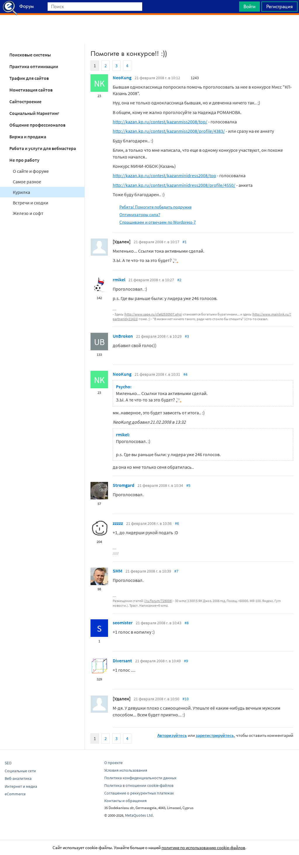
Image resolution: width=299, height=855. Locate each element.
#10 (185, 698)
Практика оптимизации (33, 66)
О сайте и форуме (31, 171)
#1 (184, 241)
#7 (176, 571)
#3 (187, 336)
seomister (123, 622)
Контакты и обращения (125, 800)
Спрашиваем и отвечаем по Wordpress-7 (157, 222)
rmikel (119, 279)
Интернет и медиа (21, 786)
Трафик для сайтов (29, 78)
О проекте (113, 762)
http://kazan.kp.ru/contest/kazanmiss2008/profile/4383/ (169, 131)
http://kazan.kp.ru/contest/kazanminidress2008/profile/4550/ (174, 185)
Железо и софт (28, 213)
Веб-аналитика (18, 778)
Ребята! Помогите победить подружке (155, 207)
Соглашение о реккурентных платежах (139, 793)
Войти (249, 6)
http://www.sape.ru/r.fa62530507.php (153, 314)
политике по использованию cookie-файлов (203, 847)
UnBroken (123, 336)
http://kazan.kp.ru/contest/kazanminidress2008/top (164, 175)
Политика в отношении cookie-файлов (138, 785)
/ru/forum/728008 (158, 601)
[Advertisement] (149, 29)
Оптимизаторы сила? (139, 214)
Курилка (21, 192)
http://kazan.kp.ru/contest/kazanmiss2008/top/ (160, 122)
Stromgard (123, 485)
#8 (187, 622)
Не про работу (24, 160)
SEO (8, 763)
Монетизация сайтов (31, 90)
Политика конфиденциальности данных (140, 777)
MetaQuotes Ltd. (139, 815)
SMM (117, 571)
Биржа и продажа (27, 136)
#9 (186, 660)
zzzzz (118, 523)
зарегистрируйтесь (215, 735)
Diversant (122, 660)
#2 (179, 279)
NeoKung (122, 77)
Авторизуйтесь (172, 735)
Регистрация (279, 6)
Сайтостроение (25, 101)
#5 (188, 485)
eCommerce (15, 794)
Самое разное (27, 182)
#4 (185, 374)
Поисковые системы (30, 55)
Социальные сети (20, 770)
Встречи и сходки (30, 203)
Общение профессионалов (37, 125)
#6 (177, 523)
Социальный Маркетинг (34, 113)
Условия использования (125, 770)
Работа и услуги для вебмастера (42, 148)
